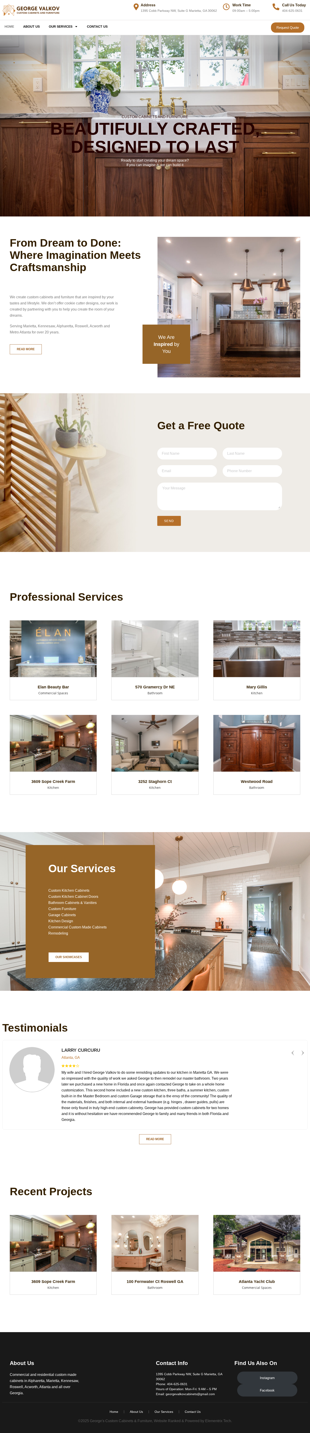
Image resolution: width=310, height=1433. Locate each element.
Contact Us (97, 26)
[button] (293, 1053)
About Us (31, 26)
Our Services (60, 26)
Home (9, 26)
